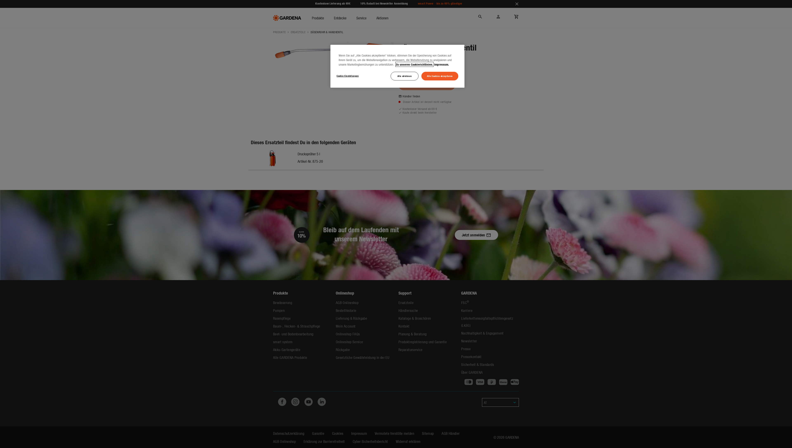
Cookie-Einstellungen (348, 75)
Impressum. (441, 64)
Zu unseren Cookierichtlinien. (414, 64)
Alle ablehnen (404, 76)
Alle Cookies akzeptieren (440, 76)
